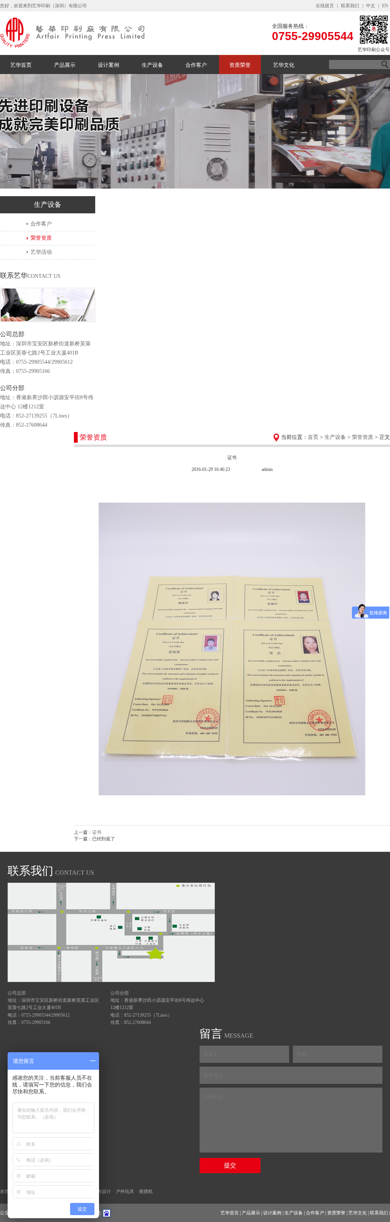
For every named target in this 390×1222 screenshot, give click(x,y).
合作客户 (196, 65)
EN (385, 5)
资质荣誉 (240, 65)
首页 (313, 437)
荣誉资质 (41, 238)
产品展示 (64, 65)
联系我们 (350, 5)
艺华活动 (41, 252)
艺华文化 (283, 65)
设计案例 (108, 65)
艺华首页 (21, 65)
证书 (96, 832)
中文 (370, 5)
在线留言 (325, 5)
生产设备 (152, 65)
